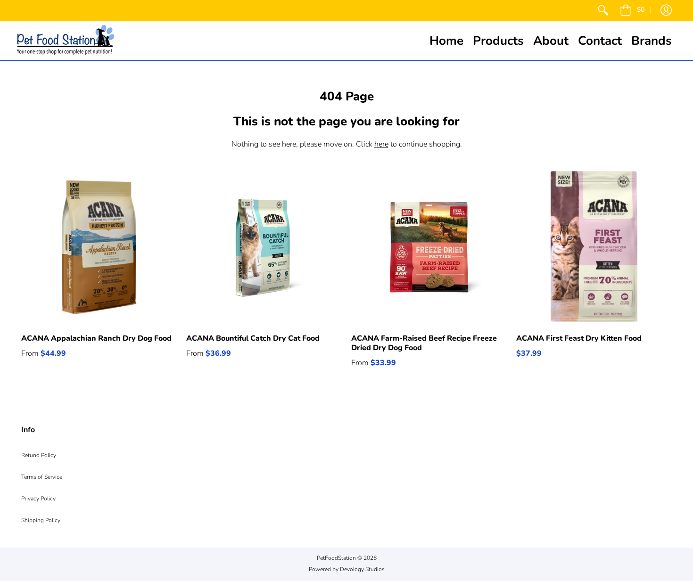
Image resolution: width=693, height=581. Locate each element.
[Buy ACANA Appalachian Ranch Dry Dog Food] (99, 246)
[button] (632, 10)
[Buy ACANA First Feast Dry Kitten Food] (594, 246)
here (381, 144)
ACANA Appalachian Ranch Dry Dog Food (96, 338)
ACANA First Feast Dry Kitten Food (579, 338)
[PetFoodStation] (65, 40)
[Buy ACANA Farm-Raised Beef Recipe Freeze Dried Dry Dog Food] (429, 246)
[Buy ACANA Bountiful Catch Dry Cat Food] (264, 246)
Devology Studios (362, 569)
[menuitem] (603, 10)
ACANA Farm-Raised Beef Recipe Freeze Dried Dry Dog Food (424, 343)
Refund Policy (38, 455)
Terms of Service (41, 477)
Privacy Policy (38, 498)
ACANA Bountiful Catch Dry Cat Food (253, 338)
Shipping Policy (40, 520)
